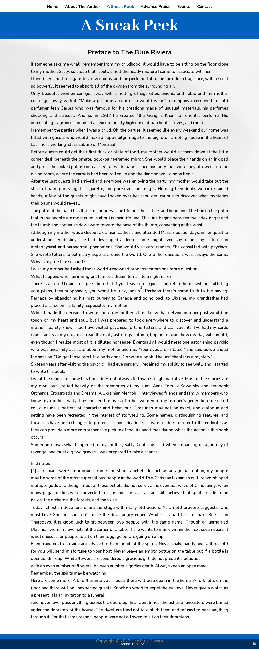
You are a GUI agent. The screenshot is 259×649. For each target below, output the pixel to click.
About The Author (82, 7)
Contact (204, 7)
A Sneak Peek (120, 7)
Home (52, 7)
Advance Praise (156, 7)
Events (183, 7)
